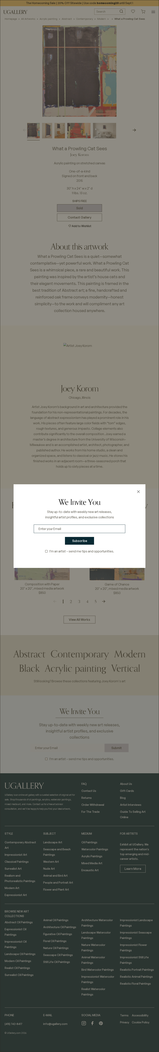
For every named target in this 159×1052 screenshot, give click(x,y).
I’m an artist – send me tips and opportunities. (81, 551)
